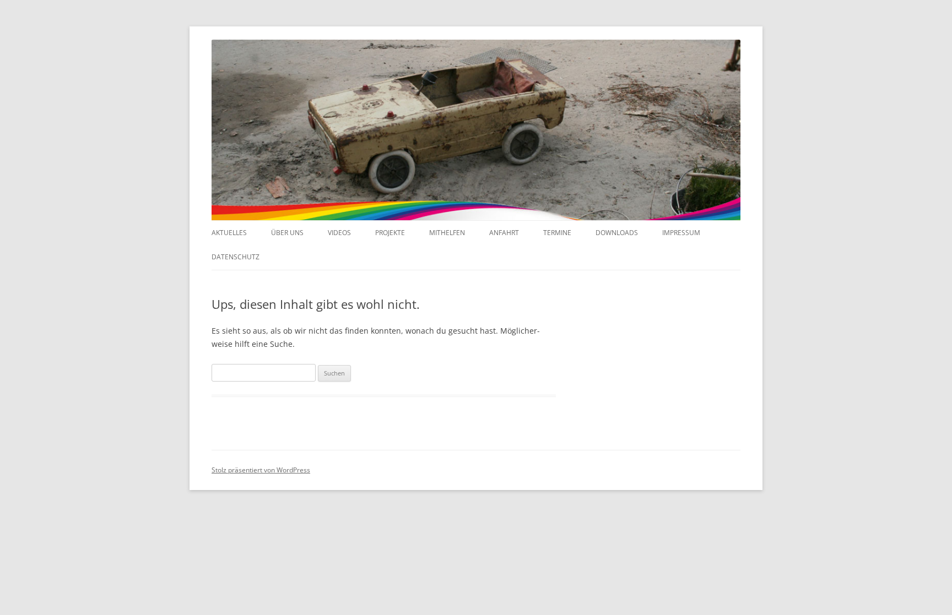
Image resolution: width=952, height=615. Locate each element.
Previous (220, 138)
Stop (727, 58)
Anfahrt (504, 232)
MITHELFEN (447, 232)
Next (732, 138)
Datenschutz (235, 257)
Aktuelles (229, 232)
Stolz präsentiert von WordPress (261, 470)
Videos (339, 232)
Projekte (390, 232)
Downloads (617, 232)
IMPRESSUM (681, 232)
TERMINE (557, 232)
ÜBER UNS (287, 232)
